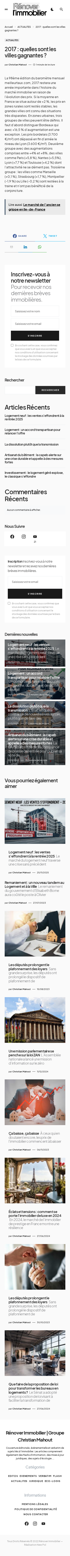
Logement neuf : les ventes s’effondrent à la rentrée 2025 (34, 417)
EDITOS (13, 1476)
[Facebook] (12, 538)
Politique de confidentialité (36, 1509)
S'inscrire (35, 335)
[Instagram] (23, 538)
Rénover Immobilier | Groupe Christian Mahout (35, 1436)
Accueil (9, 26)
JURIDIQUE (36, 1481)
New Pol (41, 1544)
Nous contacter (36, 1514)
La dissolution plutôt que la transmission (31, 444)
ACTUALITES (24, 26)
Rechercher (14, 379)
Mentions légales (35, 1504)
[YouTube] (43, 1524)
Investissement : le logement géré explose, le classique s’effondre (34, 474)
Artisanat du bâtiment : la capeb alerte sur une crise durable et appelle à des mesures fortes (34, 458)
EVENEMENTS (28, 1476)
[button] (6, 9)
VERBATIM (45, 1476)
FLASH (57, 1476)
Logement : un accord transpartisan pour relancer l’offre (32, 431)
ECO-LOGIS (52, 1481)
